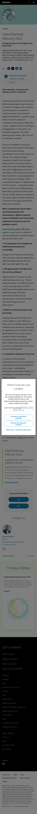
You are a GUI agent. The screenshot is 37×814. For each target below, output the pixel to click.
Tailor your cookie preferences (18, 430)
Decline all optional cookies (18, 424)
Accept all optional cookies (18, 417)
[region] (18, 407)
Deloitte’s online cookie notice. (23, 409)
